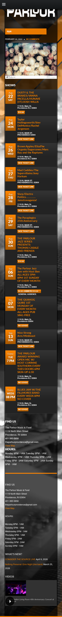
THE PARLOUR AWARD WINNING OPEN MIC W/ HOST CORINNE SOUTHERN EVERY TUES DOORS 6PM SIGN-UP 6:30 (28, 363)
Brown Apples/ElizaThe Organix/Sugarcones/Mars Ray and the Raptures (32, 149)
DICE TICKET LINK (26, 139)
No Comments (32, 39)
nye (9, 31)
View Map (10, 445)
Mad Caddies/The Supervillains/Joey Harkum (28, 173)
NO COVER (23, 325)
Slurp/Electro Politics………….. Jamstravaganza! (27, 197)
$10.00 (21, 261)
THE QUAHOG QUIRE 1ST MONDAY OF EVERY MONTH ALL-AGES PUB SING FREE (26, 307)
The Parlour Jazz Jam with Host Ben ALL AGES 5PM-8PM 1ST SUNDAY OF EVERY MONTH (28, 274)
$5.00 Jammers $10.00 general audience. (28, 291)
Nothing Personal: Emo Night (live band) (24, 564)
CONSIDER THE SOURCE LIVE (20, 559)
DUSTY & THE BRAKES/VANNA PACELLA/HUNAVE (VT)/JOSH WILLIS (28, 97)
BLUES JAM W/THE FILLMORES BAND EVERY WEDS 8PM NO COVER (29, 394)
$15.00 (21, 112)
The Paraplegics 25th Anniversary (27, 219)
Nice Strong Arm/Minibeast (26, 334)
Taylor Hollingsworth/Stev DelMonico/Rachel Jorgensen (28, 124)
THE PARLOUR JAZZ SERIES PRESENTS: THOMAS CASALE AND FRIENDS (28, 244)
